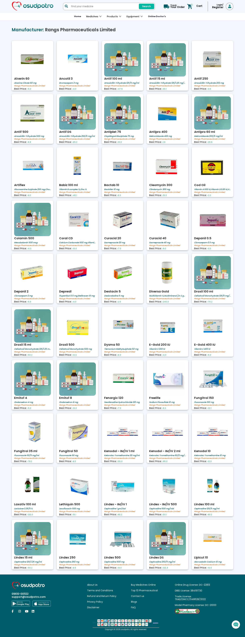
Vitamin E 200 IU (157, 349)
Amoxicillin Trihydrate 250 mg (209, 82)
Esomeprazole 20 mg (114, 242)
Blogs (134, 601)
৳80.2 (119, 514)
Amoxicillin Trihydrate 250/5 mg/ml (77, 136)
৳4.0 (74, 89)
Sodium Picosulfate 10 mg (161, 402)
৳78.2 (29, 461)
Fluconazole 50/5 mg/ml (26, 455)
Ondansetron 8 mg (68, 402)
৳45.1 (74, 195)
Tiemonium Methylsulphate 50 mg (121, 349)
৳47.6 (120, 89)
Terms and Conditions (100, 590)
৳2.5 (119, 301)
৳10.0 (119, 142)
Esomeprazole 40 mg (159, 242)
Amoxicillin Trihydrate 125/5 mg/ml (121, 82)
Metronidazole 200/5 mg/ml (208, 136)
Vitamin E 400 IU (202, 349)
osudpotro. (125, 629)
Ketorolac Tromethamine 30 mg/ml (122, 455)
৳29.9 (209, 142)
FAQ (133, 607)
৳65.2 (74, 142)
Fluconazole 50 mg (68, 455)
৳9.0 (164, 248)
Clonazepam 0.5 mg (204, 242)
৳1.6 (164, 142)
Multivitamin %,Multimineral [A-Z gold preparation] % (167, 295)
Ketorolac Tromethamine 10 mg (210, 455)
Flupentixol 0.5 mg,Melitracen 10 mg (77, 295)
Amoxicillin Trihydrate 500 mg (29, 136)
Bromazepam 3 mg (68, 82)
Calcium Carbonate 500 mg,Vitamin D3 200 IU (77, 242)
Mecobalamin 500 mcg (26, 242)
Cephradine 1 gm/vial (115, 508)
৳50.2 (29, 355)
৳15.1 (74, 514)
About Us (92, 584)
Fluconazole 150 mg (204, 402)
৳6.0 (119, 355)
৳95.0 (165, 461)
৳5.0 (29, 89)
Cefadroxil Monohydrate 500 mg (75, 349)
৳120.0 (30, 514)
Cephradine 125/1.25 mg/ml (28, 561)
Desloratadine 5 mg (114, 295)
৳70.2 (209, 301)
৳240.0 (165, 301)
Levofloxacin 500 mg (69, 508)
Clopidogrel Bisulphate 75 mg (119, 136)
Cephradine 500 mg (114, 561)
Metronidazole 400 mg (160, 136)
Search (146, 6)
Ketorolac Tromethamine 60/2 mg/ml (167, 455)
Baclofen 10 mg (111, 189)
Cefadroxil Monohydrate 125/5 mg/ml (212, 295)
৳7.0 (119, 248)
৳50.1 (164, 514)
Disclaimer (93, 607)
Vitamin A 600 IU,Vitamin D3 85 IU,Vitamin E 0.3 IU (212, 189)
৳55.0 (119, 461)
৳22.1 (209, 408)
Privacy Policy (95, 601)
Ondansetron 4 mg (23, 402)
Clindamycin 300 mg (159, 189)
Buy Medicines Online (143, 584)
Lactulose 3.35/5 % (23, 508)
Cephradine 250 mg (69, 561)
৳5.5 (29, 301)
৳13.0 (119, 567)
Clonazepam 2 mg (23, 295)
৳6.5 (74, 567)
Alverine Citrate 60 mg (25, 82)
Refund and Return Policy (101, 596)
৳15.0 (164, 195)
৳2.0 (209, 195)
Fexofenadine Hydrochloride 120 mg (122, 402)
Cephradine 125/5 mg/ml (206, 508)
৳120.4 (165, 567)
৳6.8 (29, 142)
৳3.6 (209, 89)
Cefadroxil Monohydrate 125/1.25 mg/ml (32, 349)
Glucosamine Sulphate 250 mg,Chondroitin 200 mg (32, 189)
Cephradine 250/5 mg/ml (162, 561)
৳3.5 (209, 248)
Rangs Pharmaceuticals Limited (29, 86)
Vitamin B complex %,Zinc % (73, 189)
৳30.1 (164, 89)
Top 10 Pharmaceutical (144, 590)
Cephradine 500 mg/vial (161, 508)
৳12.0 (74, 355)
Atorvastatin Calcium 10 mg (208, 561)
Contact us (137, 596)
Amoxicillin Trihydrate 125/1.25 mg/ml (167, 82)
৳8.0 (29, 195)
